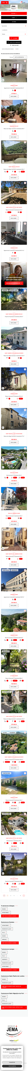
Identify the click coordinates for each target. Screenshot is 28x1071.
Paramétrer (12, 1062)
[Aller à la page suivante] (24, 896)
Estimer (14, 21)
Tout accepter (12, 1066)
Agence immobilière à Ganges (8, 48)
